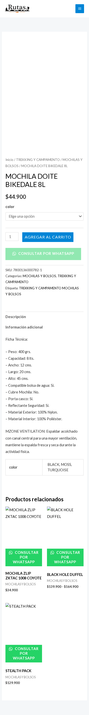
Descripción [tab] (15, 317)
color (9, 207)
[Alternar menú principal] (79, 8)
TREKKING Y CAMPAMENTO (38, 160)
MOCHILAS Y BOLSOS (39, 276)
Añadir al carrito (47, 237)
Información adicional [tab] (24, 327)
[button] (68, 8)
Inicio (9, 160)
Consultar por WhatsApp (45, 253)
